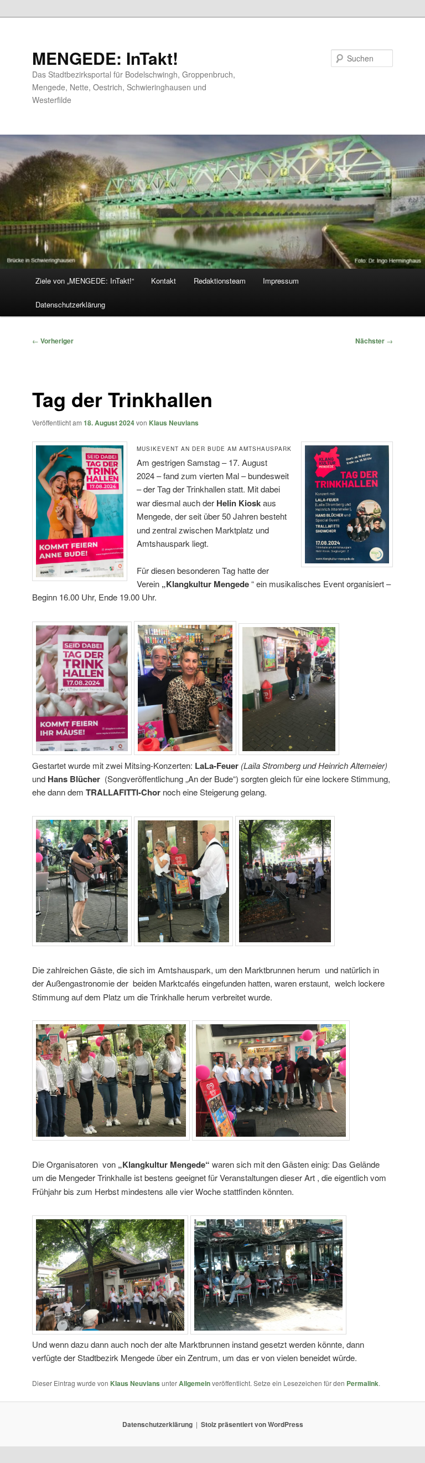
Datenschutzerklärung (70, 304)
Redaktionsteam (220, 280)
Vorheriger (53, 341)
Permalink (362, 1383)
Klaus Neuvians (174, 423)
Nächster (374, 341)
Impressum (281, 280)
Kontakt (163, 280)
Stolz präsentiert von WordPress (252, 1424)
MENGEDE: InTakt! (105, 58)
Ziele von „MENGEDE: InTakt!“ (84, 280)
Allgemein (194, 1383)
